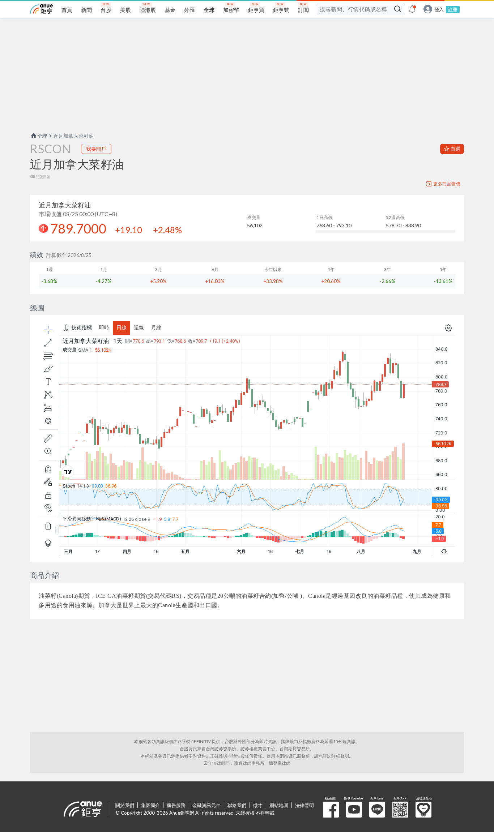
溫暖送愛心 (423, 810)
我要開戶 (96, 149)
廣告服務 (176, 805)
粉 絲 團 (331, 810)
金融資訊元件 (206, 805)
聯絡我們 (236, 805)
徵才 (258, 805)
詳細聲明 (340, 756)
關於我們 (124, 805)
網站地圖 (278, 805)
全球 (42, 136)
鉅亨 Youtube (354, 810)
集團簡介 (150, 805)
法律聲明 (304, 805)
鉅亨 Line (377, 810)
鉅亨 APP (400, 810)
